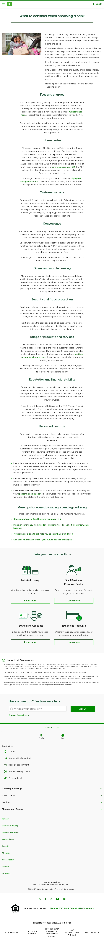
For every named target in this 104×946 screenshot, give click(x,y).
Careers (5, 866)
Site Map (6, 873)
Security (5, 846)
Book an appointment (19, 765)
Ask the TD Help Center (19, 772)
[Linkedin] (64, 899)
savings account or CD (63, 167)
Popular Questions (18, 715)
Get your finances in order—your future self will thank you (42, 540)
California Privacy (10, 826)
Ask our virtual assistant (20, 758)
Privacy (5, 819)
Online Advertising (10, 832)
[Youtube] (57, 899)
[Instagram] (51, 899)
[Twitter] (40, 899)
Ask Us (83, 709)
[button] (30, 600)
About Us (6, 853)
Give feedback (15, 778)
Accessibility (8, 860)
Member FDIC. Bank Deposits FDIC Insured (71, 908)
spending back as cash (29, 494)
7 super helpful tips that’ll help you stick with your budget (42, 534)
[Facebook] (45, 899)
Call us (12, 752)
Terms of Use (8, 839)
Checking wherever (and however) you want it (36, 519)
